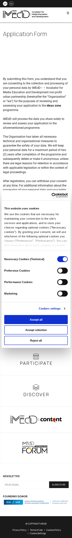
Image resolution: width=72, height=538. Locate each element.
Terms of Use (36, 530)
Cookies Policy (53, 530)
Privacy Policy (19, 530)
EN (5, 3)
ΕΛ (11, 3)
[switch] (62, 270)
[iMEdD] (25, 17)
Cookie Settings (38, 533)
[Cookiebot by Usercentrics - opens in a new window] (52, 195)
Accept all (36, 319)
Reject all (36, 340)
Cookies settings (50, 308)
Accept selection (36, 330)
